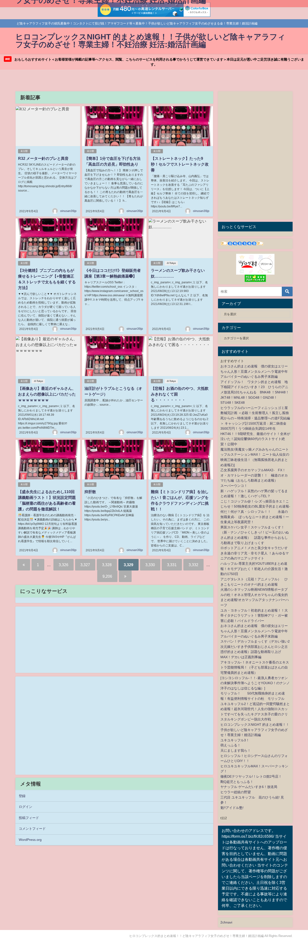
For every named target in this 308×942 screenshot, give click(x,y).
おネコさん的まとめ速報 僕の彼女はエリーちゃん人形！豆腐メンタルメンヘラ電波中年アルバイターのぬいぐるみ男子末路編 (254, 371)
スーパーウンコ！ (233, 485)
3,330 (150, 565)
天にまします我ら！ (235, 750)
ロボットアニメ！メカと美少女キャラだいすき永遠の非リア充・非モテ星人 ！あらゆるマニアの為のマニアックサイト (254, 553)
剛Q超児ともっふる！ (236, 781)
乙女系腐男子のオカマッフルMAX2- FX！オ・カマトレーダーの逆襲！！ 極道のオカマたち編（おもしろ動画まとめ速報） (254, 475)
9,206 (107, 576)
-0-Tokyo (171, 263)
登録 (22, 796)
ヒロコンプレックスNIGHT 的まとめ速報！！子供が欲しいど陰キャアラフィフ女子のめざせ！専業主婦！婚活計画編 (254, 730)
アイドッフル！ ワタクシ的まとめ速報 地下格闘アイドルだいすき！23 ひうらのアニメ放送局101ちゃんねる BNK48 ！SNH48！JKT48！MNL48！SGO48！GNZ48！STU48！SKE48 (254, 392)
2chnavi (226, 922)
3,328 (107, 565)
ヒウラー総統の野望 (235, 792)
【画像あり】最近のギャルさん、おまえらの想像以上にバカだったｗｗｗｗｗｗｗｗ (47, 394)
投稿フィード (29, 817)
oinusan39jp (68, 211)
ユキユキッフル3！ (234, 740)
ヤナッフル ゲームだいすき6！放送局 (248, 786)
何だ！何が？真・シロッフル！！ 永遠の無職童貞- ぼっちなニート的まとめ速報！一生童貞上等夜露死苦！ (254, 517)
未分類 (24, 151)
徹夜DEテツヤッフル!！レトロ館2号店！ (251, 776)
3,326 (63, 565)
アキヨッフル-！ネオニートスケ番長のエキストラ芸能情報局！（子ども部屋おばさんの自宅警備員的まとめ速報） (254, 667)
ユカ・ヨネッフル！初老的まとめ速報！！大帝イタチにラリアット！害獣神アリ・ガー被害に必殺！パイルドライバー (254, 615)
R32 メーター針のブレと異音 (43, 158)
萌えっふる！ (230, 745)
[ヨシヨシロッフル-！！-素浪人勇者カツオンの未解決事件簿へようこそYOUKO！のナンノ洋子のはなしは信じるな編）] (255, 683)
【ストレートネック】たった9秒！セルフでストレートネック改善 (180, 164)
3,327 (85, 565)
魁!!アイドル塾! (232, 807)
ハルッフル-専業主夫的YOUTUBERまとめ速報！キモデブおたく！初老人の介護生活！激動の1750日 (254, 569)
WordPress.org (30, 839)
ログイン (25, 806)
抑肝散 (90, 492)
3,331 (172, 565)
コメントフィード (32, 828)
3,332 (193, 565)
